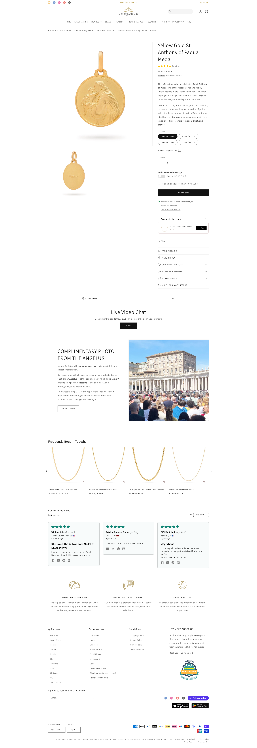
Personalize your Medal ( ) (179, 183)
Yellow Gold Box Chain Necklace (181, 490)
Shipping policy (203, 742)
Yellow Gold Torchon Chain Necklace (103, 490)
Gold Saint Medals (105, 30)
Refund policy (191, 739)
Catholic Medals (65, 30)
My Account (95, 659)
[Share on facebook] (53, 561)
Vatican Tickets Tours (99, 678)
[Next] (211, 470)
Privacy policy (204, 739)
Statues (53, 649)
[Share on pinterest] (63, 561)
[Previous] (45, 470)
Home (51, 30)
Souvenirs (54, 663)
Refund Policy (136, 640)
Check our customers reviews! (103, 673)
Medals (53, 654)
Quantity (161, 157)
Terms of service (189, 742)
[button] (171, 11)
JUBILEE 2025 (55, 682)
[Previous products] (200, 219)
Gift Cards (54, 673)
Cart (92, 663)
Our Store (94, 645)
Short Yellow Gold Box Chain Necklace (182, 226)
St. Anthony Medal (84, 30)
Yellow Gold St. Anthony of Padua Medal (137, 30)
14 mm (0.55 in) (188, 136)
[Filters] (191, 515)
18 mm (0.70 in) (168, 142)
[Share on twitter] (58, 560)
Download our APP (98, 668)
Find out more (68, 408)
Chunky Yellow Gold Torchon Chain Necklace (146, 490)
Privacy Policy (136, 645)
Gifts (52, 659)
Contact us (94, 635)
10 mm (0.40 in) (168, 136)
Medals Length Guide (167, 150)
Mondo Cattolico (67, 739)
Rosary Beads (55, 640)
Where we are (96, 649)
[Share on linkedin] (69, 560)
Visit (128, 325)
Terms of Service (137, 649)
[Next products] (206, 219)
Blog (51, 678)
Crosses (53, 645)
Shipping (161, 75)
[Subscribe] (93, 698)
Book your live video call (181, 652)
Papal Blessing (96, 654)
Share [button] (163, 241)
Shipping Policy (137, 635)
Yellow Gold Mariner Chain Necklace (63, 490)
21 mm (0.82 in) (188, 142)
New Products (56, 635)
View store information (170, 209)
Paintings (53, 668)
